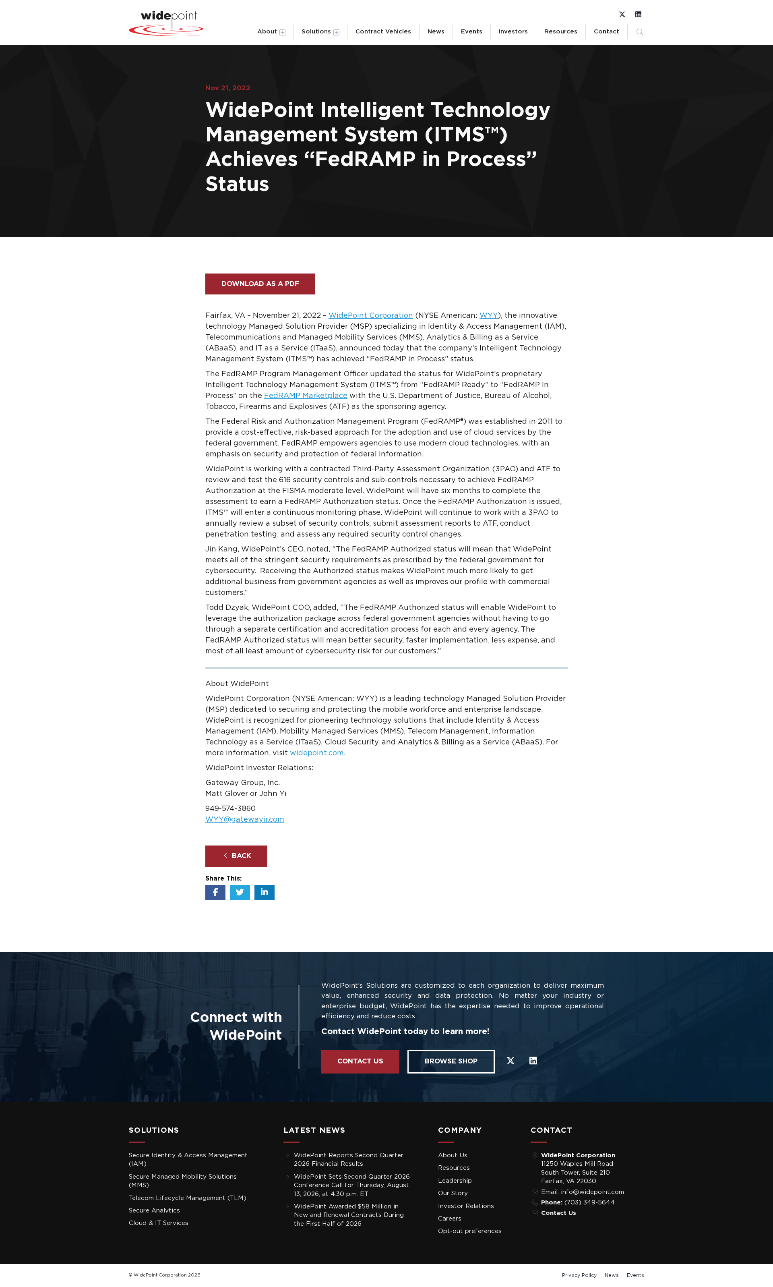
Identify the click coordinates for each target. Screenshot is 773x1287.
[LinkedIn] (638, 14)
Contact (606, 32)
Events (471, 32)
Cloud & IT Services (158, 1223)
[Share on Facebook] (215, 892)
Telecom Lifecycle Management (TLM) (187, 1198)
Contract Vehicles (383, 32)
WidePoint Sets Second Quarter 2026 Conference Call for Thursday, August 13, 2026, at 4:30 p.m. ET (352, 1185)
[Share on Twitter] (240, 892)
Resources (560, 32)
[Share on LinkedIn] (264, 892)
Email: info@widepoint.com (582, 1192)
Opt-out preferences (470, 1231)
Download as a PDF (260, 283)
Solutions (316, 32)
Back (240, 855)
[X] (622, 14)
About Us (452, 1155)
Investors (513, 32)
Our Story (453, 1193)
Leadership (455, 1181)
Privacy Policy (579, 1275)
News (436, 32)
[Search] (640, 32)
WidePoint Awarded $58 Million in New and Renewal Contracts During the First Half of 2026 (349, 1215)
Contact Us (360, 1061)
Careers (449, 1219)
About (267, 32)
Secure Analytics (154, 1211)
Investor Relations (466, 1206)
